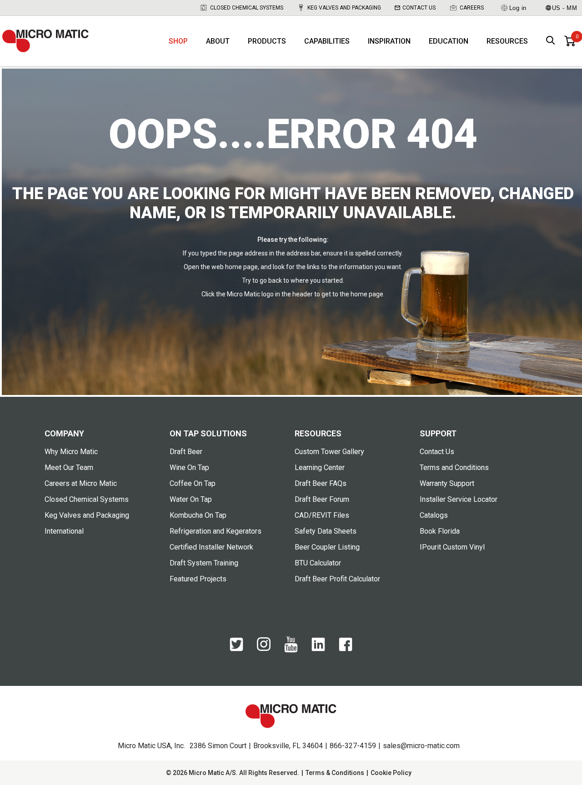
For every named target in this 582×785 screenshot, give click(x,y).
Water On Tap (191, 499)
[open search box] (551, 41)
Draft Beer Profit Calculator (337, 579)
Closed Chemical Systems (246, 8)
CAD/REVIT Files (322, 515)
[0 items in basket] (570, 40)
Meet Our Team (69, 467)
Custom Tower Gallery (329, 451)
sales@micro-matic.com (421, 745)
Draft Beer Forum (322, 499)
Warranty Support (447, 483)
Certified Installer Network (211, 547)
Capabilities (327, 41)
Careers (472, 8)
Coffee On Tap (193, 483)
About (218, 41)
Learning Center (320, 467)
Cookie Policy (391, 772)
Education (448, 41)
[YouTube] (291, 650)
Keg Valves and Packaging (344, 8)
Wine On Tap (189, 467)
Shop (178, 41)
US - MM (564, 8)
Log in (518, 8)
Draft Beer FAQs (320, 483)
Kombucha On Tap (198, 515)
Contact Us (419, 8)
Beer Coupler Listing (327, 547)
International (64, 531)
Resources (507, 41)
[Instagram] (264, 648)
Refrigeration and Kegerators (215, 531)
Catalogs (434, 515)
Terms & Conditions (335, 772)
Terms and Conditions (454, 467)
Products (267, 41)
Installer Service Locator (458, 499)
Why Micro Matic (71, 451)
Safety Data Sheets (325, 531)
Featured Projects (198, 579)
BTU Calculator (318, 563)
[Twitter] (236, 649)
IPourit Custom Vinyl (452, 547)
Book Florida (440, 531)
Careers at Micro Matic (81, 483)
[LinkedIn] (318, 649)
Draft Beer (186, 451)
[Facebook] (345, 649)
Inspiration (389, 41)
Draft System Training (204, 563)
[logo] (45, 41)
